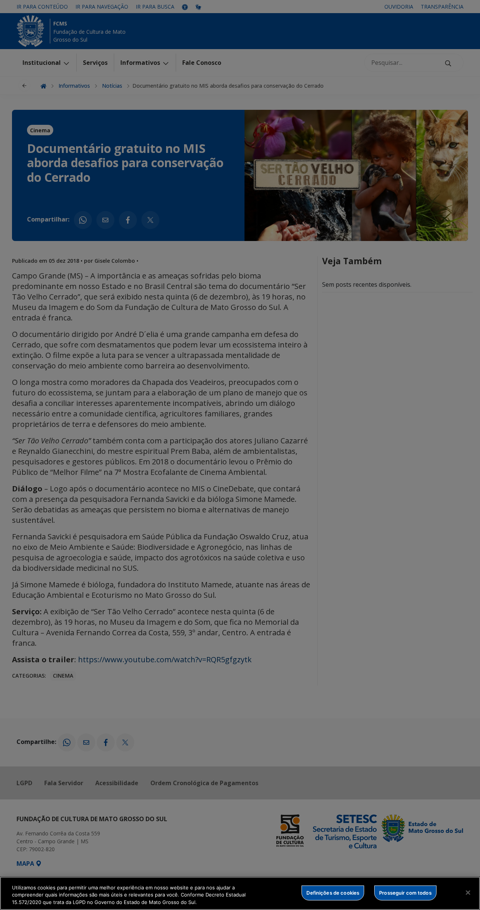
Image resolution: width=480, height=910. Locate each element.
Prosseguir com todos (405, 892)
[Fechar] (468, 892)
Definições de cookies (332, 892)
